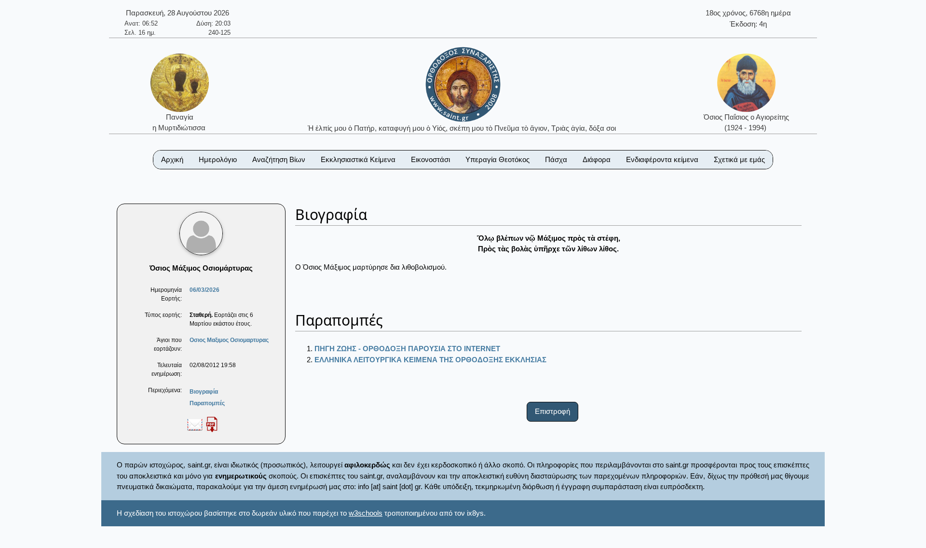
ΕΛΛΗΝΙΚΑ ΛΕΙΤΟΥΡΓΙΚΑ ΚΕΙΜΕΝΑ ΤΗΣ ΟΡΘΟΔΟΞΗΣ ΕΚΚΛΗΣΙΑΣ (430, 360)
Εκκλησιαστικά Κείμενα (358, 159)
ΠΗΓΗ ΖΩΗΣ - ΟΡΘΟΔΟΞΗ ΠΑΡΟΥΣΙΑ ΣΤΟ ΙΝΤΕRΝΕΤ (407, 348)
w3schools (365, 513)
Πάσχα (556, 159)
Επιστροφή (552, 411)
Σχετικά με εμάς (739, 159)
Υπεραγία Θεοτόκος (497, 159)
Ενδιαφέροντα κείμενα (662, 159)
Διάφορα (597, 159)
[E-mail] (195, 424)
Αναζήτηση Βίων (278, 159)
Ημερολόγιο (218, 159)
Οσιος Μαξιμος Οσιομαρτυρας (229, 340)
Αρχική (172, 159)
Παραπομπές (207, 403)
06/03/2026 (204, 290)
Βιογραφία (204, 391)
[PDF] (211, 424)
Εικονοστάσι (430, 159)
